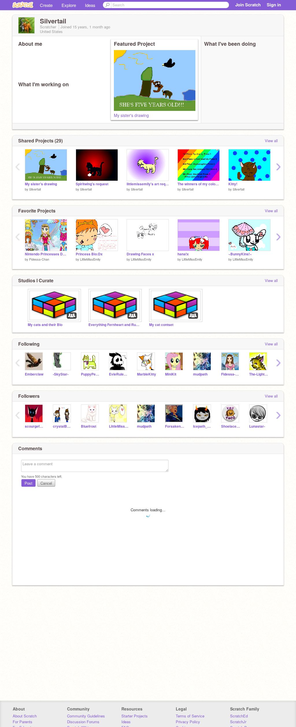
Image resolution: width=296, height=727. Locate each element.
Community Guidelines (86, 716)
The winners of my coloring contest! (198, 184)
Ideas (90, 5)
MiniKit (170, 374)
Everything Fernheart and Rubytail (114, 324)
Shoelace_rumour (230, 426)
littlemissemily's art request (148, 184)
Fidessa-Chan (39, 259)
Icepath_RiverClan (202, 426)
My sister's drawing (131, 115)
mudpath (200, 374)
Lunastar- (257, 426)
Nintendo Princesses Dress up (46, 254)
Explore (69, 5)
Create (46, 5)
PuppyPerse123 (90, 374)
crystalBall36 (62, 426)
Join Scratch (248, 4)
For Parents (22, 721)
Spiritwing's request (92, 184)
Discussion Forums (83, 721)
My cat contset (161, 324)
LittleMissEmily (90, 259)
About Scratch (25, 716)
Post (28, 483)
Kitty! (232, 184)
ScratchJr (238, 721)
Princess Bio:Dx (89, 254)
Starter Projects (134, 716)
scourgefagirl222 (34, 426)
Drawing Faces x (140, 254)
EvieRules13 (118, 374)
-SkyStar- (61, 374)
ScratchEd (239, 716)
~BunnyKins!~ (240, 254)
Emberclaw (34, 374)
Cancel (46, 483)
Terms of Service (190, 716)
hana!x (183, 254)
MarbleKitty (146, 374)
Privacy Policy (188, 721)
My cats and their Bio (45, 324)
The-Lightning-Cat (259, 374)
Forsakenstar (174, 426)
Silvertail (35, 189)
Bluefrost (88, 426)
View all (271, 140)
